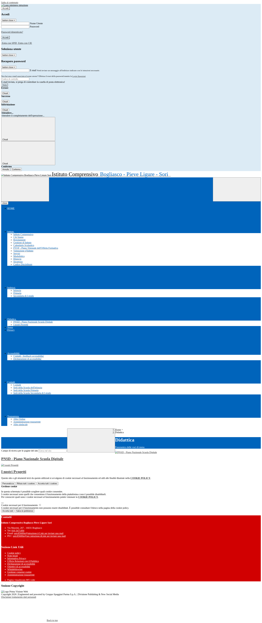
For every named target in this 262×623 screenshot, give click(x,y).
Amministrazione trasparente (21, 575)
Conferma (16, 169)
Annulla (5, 169)
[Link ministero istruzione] (14, 5)
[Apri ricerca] (237, 189)
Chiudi (5, 93)
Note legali (12, 555)
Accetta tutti (47, 483)
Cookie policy (14, 553)
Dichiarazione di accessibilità (21, 564)
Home (118, 429)
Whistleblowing (14, 569)
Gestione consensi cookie (19, 572)
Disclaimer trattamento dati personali (18, 597)
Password (34, 26)
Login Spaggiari (79, 76)
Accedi (5, 8)
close (4, 203)
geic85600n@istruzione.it (38, 533)
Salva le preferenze (24, 511)
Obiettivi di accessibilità (18, 566)
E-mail (33, 70)
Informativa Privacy (16, 558)
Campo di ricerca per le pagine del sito (19, 450)
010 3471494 (18, 530)
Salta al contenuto (9, 2)
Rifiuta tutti (26, 483)
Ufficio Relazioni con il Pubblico (23, 561)
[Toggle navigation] (25, 189)
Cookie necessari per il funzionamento (19, 505)
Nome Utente (36, 23)
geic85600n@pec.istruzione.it (39, 536)
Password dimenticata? (12, 32)
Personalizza (8, 483)
